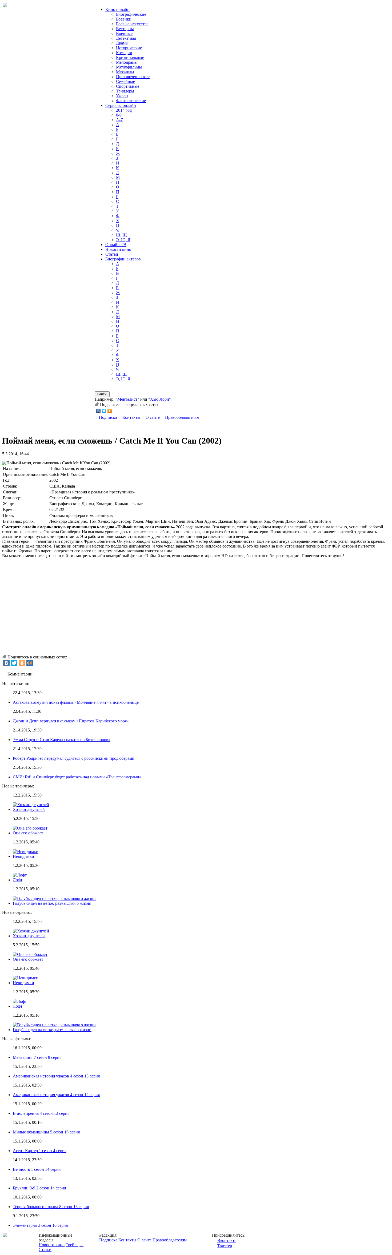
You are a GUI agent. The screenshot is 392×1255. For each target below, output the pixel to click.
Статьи (111, 254)
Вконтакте (226, 1240)
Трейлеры (74, 1244)
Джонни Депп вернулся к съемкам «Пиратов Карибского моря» (71, 721)
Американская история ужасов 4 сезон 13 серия (56, 1076)
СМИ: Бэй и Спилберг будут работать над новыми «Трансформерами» (77, 777)
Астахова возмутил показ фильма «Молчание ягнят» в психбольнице (76, 702)
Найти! (102, 394)
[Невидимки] (25, 978)
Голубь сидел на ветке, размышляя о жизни (52, 903)
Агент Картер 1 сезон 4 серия (39, 1150)
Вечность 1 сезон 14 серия (37, 1169)
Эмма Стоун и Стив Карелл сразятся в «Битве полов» (61, 739)
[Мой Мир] (29, 663)
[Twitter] (104, 410)
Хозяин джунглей (29, 809)
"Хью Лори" (159, 399)
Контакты (131, 417)
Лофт (17, 880)
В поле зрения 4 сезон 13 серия (41, 1113)
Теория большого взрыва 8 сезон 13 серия (51, 1206)
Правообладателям (182, 417)
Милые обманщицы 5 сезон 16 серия (46, 1132)
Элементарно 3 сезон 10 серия (40, 1225)
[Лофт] (20, 1001)
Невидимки (23, 856)
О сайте (153, 417)
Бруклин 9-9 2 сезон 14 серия (39, 1188)
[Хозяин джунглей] (31, 931)
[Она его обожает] (30, 954)
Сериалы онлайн (120, 105)
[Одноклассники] (110, 410)
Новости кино (118, 249)
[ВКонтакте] (98, 410)
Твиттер (224, 1246)
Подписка (108, 417)
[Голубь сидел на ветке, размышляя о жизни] (54, 1025)
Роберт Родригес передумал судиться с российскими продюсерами (73, 758)
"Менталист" (127, 399)
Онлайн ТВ (115, 244)
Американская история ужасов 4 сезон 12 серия (56, 1094)
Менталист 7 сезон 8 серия (37, 1057)
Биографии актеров (123, 259)
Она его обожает (28, 833)
